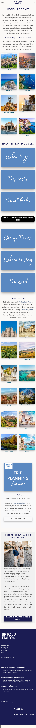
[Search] (34, 2)
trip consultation (19, 503)
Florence (10, 682)
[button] (2, 2)
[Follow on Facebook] (14, 709)
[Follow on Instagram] (17, 709)
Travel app (12, 671)
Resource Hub (7, 680)
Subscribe (7, 692)
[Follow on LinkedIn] (19, 709)
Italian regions (23, 682)
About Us (6, 689)
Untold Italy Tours (25, 302)
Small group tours (22, 671)
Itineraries (27, 680)
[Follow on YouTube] (22, 709)
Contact (31, 689)
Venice (16, 682)
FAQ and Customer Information (19, 689)
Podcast (14, 672)
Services (5, 671)
